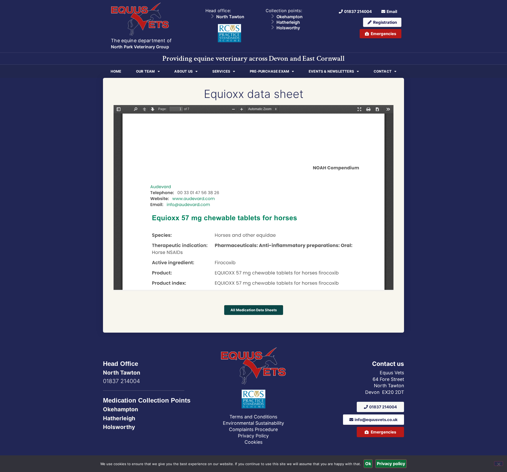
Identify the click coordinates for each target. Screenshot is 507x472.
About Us (183, 71)
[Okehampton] (272, 16)
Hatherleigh (288, 22)
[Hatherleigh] (272, 21)
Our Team (145, 71)
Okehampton (289, 16)
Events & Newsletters (331, 71)
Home (116, 71)
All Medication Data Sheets (254, 310)
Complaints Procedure (253, 429)
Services (221, 71)
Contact (383, 71)
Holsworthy (288, 27)
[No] (498, 463)
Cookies (253, 442)
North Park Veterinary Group (140, 46)
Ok (368, 463)
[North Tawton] (212, 16)
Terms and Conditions (253, 416)
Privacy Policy (253, 435)
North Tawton (230, 16)
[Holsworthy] (272, 27)
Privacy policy (391, 463)
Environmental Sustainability (253, 423)
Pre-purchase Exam (269, 71)
